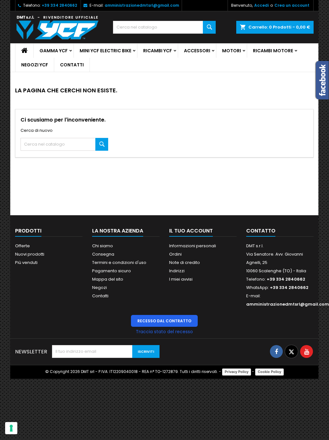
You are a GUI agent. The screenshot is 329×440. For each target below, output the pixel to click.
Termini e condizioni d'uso (119, 262)
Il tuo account (191, 230)
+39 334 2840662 (59, 5)
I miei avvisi (181, 279)
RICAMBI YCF (157, 50)
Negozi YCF (34, 65)
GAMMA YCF (53, 50)
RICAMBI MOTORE (273, 50)
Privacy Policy (236, 371)
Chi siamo (102, 246)
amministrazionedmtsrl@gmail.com (142, 5)
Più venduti (26, 262)
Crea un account (291, 5)
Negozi (99, 287)
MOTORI (231, 50)
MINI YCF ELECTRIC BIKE (105, 50)
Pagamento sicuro (111, 271)
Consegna (103, 254)
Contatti (72, 65)
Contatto (260, 230)
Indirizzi (177, 271)
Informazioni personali (192, 246)
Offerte (22, 246)
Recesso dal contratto (164, 321)
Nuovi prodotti (29, 254)
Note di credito (184, 262)
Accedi (261, 5)
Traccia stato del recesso (164, 331)
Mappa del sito (107, 279)
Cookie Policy (269, 371)
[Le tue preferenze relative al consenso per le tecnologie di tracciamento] (11, 428)
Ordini (175, 254)
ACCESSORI (197, 50)
